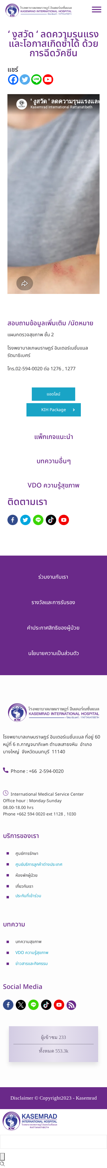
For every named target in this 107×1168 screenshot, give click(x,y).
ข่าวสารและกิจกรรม (31, 964)
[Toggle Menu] (96, 12)
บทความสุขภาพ (28, 942)
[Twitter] (25, 79)
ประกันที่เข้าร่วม (28, 896)
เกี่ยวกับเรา (24, 886)
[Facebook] (13, 79)
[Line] (36, 79)
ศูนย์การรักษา (26, 853)
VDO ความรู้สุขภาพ (31, 953)
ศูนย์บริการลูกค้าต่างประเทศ (38, 864)
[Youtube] (48, 79)
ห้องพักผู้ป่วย (26, 875)
